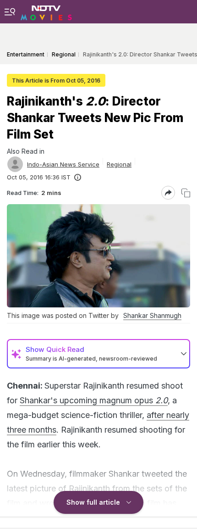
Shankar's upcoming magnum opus (94, 400)
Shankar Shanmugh (152, 315)
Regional (119, 164)
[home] (46, 11)
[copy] (185, 193)
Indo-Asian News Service (63, 164)
